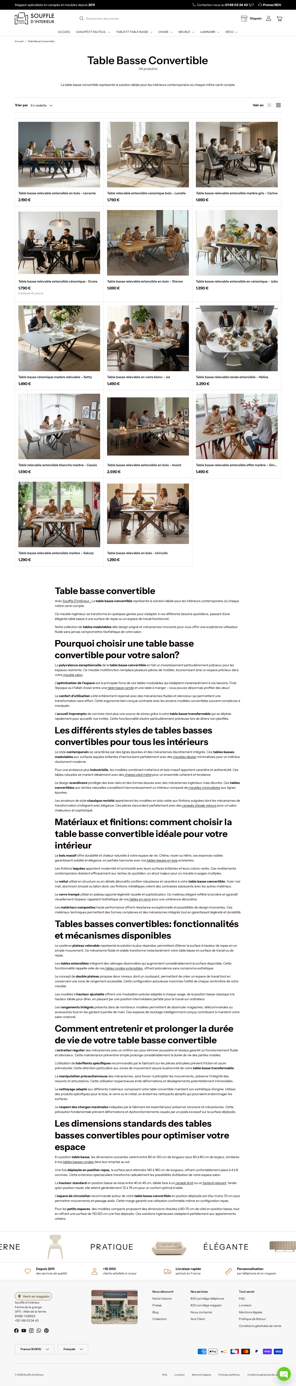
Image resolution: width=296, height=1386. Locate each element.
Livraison (245, 1305)
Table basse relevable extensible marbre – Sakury (56, 553)
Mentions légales (250, 1312)
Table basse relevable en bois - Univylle (137, 553)
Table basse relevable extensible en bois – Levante (57, 193)
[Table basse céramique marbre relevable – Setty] (59, 338)
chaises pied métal (137, 775)
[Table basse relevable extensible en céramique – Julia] (237, 243)
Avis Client (198, 1319)
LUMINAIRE (208, 32)
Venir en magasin (36, 1296)
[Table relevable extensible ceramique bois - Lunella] (148, 154)
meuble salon (72, 675)
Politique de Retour (252, 1319)
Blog (155, 1312)
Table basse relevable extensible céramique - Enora (57, 281)
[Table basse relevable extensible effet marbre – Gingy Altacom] (237, 426)
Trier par (21, 105)
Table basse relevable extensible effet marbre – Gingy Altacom (244, 465)
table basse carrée (120, 688)
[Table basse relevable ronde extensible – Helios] (237, 338)
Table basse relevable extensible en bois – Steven (145, 281)
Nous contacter (201, 1312)
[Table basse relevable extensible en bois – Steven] (148, 243)
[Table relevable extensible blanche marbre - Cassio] (59, 426)
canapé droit (184, 1183)
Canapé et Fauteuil (91, 32)
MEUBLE (184, 32)
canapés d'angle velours (199, 805)
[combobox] (147, 18)
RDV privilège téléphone (207, 1298)
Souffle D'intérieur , (77, 601)
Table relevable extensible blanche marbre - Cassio (57, 465)
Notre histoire (162, 1298)
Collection (159, 1319)
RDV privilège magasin (206, 1305)
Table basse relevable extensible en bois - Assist (144, 465)
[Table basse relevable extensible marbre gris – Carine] (237, 154)
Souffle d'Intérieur (33, 1374)
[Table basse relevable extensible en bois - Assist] (148, 426)
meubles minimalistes (204, 788)
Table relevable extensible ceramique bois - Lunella (146, 193)
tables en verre (140, 899)
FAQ (242, 1298)
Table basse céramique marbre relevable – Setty (55, 377)
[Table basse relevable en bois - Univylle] (148, 514)
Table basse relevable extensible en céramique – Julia (237, 281)
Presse (157, 1305)
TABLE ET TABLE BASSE (132, 32)
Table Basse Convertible (41, 41)
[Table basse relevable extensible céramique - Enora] (59, 243)
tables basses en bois (162, 860)
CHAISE (163, 32)
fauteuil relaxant (214, 1183)
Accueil (64, 32)
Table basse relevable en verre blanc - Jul (138, 377)
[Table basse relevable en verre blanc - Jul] (148, 338)
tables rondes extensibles (124, 968)
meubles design (184, 757)
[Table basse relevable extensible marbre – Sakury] (59, 514)
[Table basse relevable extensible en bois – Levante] (59, 154)
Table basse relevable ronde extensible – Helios (232, 377)
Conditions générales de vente (260, 1326)
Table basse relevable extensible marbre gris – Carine (237, 193)
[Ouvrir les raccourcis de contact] (284, 1374)
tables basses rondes (78, 1162)
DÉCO (229, 32)
